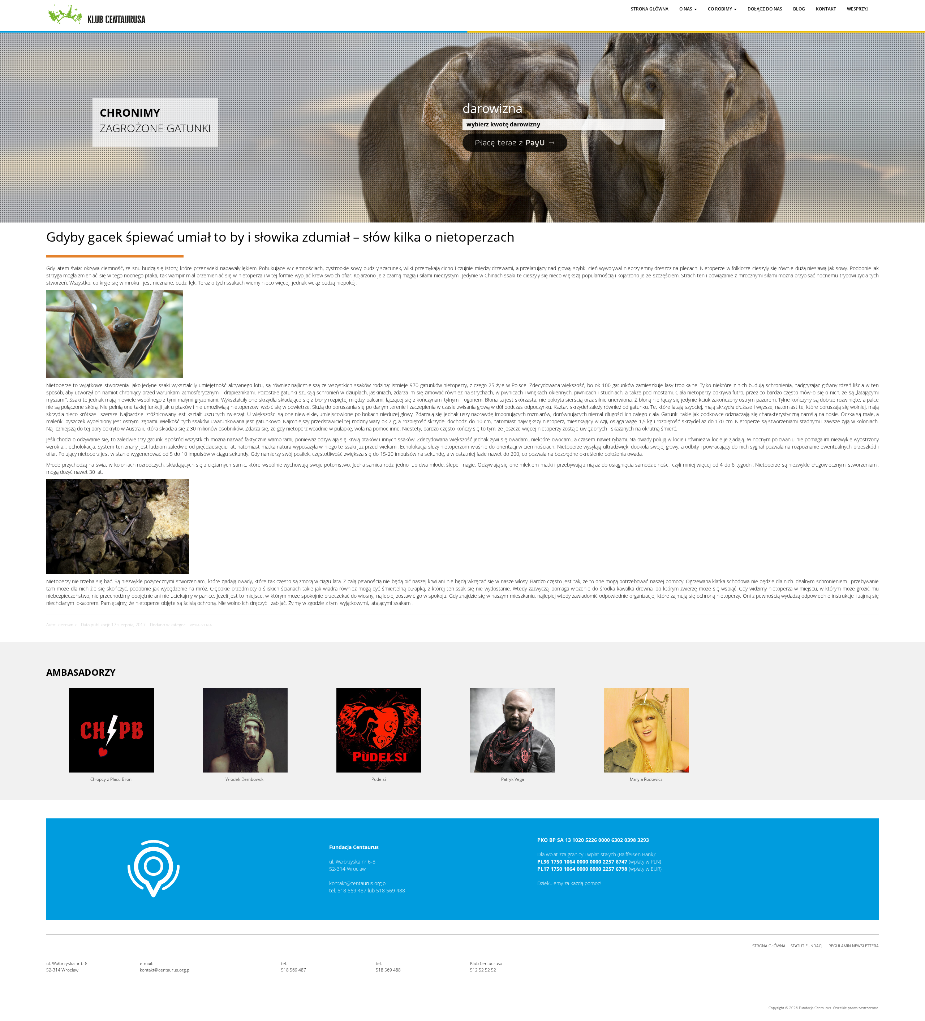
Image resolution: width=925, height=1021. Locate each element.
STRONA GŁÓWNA (769, 945)
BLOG (799, 9)
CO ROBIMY (720, 9)
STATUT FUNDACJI (807, 945)
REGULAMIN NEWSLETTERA (854, 945)
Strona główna (649, 9)
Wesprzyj (857, 9)
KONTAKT (826, 9)
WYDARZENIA (201, 624)
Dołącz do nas (765, 9)
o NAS (686, 9)
